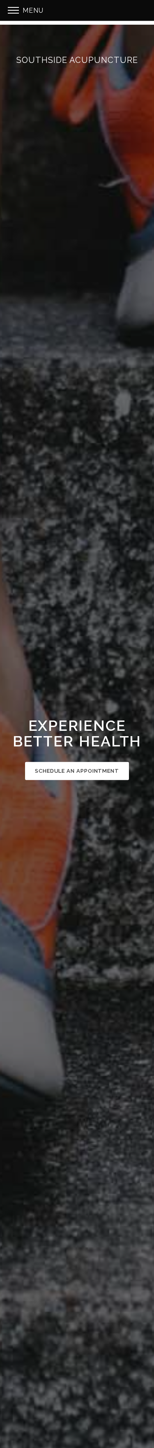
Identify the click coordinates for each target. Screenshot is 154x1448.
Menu (32, 10)
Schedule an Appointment (77, 771)
